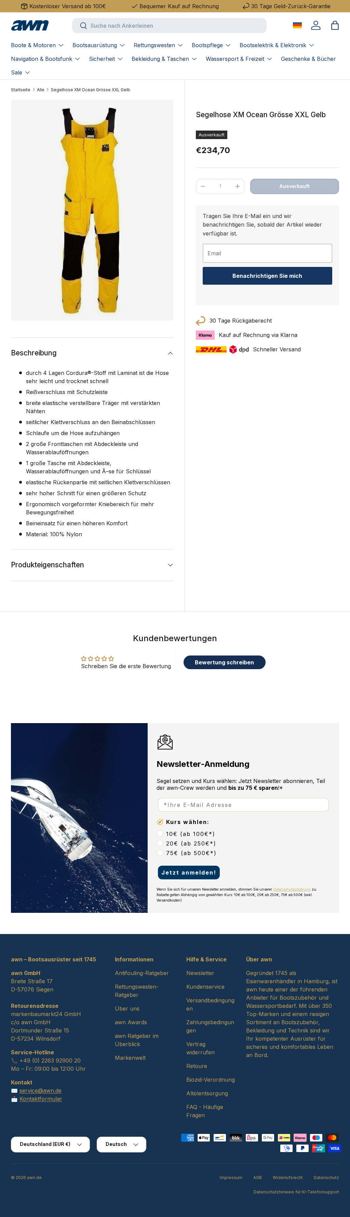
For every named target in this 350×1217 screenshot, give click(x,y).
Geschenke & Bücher (308, 58)
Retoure (196, 1066)
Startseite (20, 89)
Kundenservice (205, 986)
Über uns (127, 1008)
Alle (40, 89)
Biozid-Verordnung (210, 1079)
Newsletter (200, 973)
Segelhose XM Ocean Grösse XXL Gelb (90, 89)
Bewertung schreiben (224, 662)
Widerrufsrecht (288, 1177)
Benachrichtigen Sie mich (267, 275)
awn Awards (131, 1022)
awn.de (34, 1177)
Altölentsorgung (207, 1093)
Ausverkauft (294, 186)
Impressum (231, 1177)
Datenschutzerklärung (292, 889)
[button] (334, 25)
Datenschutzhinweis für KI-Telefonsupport (296, 1191)
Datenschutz (326, 1177)
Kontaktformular (40, 1098)
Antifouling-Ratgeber (142, 973)
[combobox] (169, 25)
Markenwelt (130, 1057)
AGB (257, 1177)
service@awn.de (40, 1090)
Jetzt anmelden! (188, 872)
